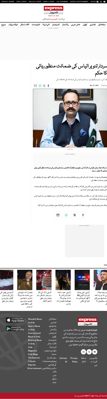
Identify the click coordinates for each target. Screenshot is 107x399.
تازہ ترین (93, 24)
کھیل (85, 24)
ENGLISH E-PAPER (35, 2)
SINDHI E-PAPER (48, 2)
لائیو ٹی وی (54, 19)
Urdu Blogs (33, 354)
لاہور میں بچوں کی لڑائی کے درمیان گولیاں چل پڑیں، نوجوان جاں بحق (6, 297)
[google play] (17, 328)
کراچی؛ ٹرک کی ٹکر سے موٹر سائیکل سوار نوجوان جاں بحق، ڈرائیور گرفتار (44, 297)
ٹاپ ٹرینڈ (46, 24)
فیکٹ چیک (13, 24)
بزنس (54, 375)
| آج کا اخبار (61, 19)
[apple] (17, 319)
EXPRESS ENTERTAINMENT (79, 2)
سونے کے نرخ (51, 357)
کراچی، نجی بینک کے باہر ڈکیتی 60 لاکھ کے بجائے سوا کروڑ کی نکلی (83, 297)
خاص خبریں (75, 24)
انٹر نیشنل (56, 24)
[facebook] (82, 215)
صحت (53, 354)
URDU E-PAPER (21, 2)
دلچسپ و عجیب (50, 350)
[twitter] (74, 215)
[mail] (57, 215)
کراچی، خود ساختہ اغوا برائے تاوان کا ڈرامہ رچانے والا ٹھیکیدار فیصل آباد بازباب (64, 298)
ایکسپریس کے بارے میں (93, 362)
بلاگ (54, 371)
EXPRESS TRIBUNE (8, 2)
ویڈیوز (54, 378)
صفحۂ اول (102, 24)
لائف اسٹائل (24, 24)
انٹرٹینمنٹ (36, 24)
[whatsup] (66, 215)
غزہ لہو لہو (52, 326)
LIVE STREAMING (62, 2)
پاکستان (65, 24)
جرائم (54, 382)
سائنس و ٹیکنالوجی (49, 368)
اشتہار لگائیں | (46, 19)
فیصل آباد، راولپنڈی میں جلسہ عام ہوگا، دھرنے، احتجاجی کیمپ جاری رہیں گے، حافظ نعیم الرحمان (24, 299)
